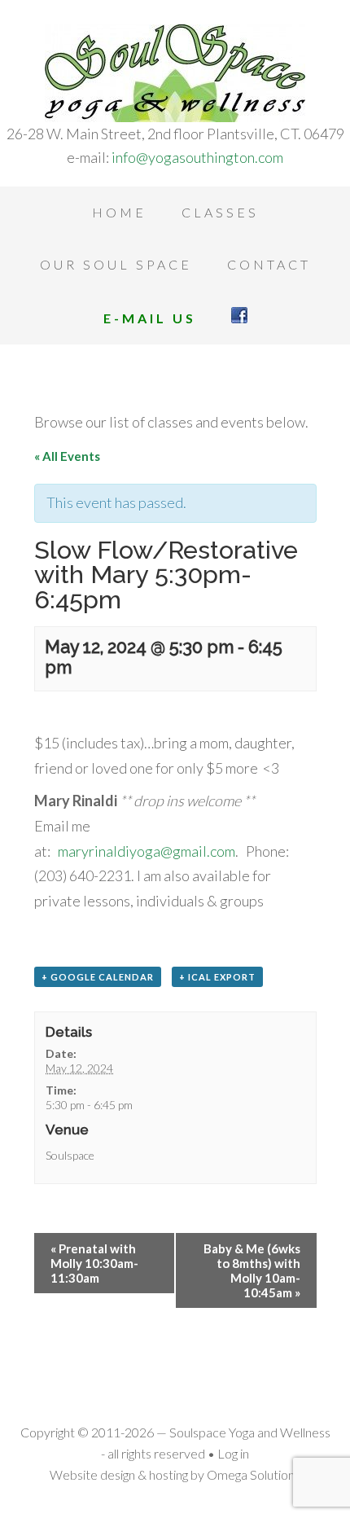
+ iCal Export (217, 977)
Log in (233, 1453)
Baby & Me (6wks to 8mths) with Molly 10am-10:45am (251, 1270)
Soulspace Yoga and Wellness (175, 73)
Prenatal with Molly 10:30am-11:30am (94, 1263)
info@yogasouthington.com (197, 157)
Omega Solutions (253, 1474)
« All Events (67, 456)
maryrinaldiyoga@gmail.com (146, 851)
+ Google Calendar (98, 977)
